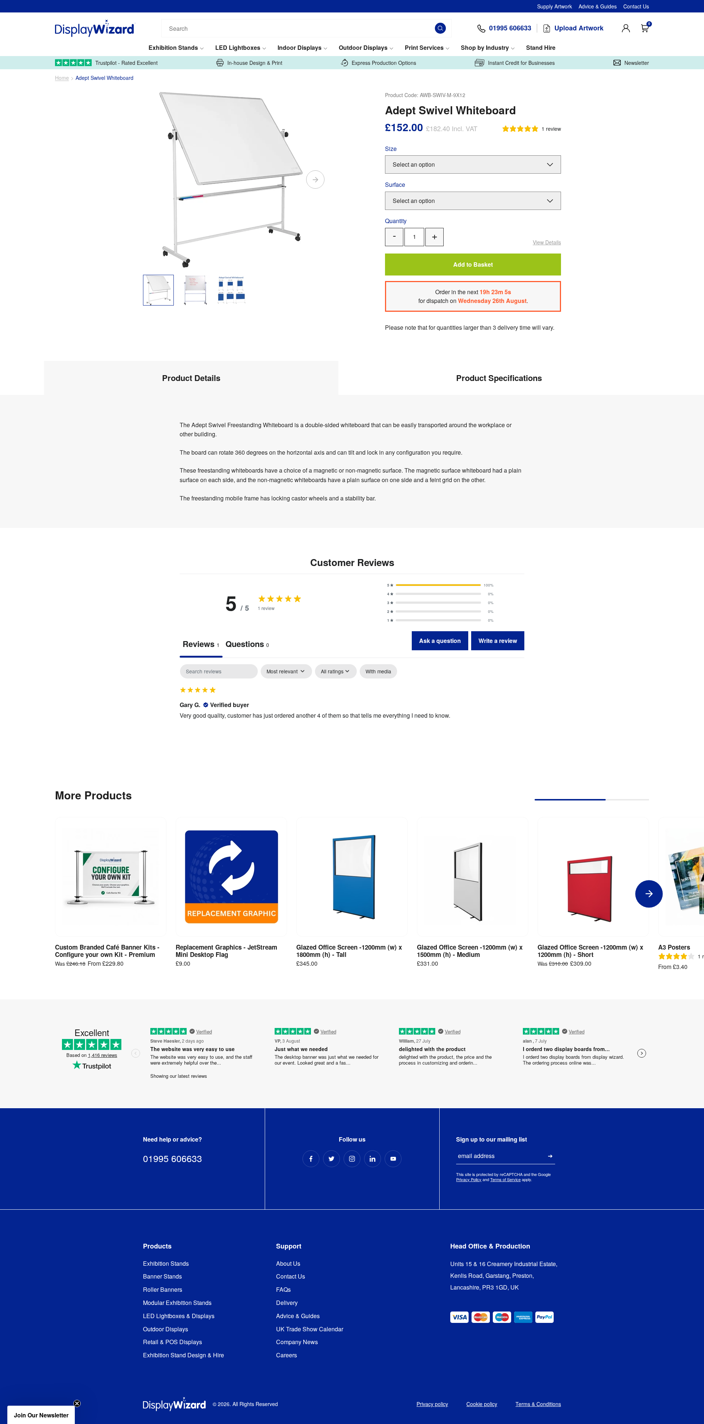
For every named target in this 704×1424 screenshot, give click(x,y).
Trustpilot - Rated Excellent (126, 62)
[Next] (315, 179)
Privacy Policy (468, 1179)
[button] (440, 585)
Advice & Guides (598, 6)
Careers (286, 1355)
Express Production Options (384, 62)
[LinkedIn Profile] (372, 1158)
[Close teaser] (77, 1403)
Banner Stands (162, 1276)
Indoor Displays (300, 48)
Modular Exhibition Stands (177, 1303)
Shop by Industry (485, 48)
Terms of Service (505, 1179)
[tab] (247, 644)
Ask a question (440, 640)
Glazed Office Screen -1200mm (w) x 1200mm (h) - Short (590, 950)
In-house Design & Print (254, 62)
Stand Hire (541, 48)
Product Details (191, 378)
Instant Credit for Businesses (521, 62)
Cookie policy (481, 1404)
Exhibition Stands (173, 48)
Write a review (497, 640)
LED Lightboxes (237, 48)
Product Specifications (499, 378)
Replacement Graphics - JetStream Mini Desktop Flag (226, 950)
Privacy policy (432, 1404)
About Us (288, 1264)
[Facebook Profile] (310, 1158)
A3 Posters (674, 947)
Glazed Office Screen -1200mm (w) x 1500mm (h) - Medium (469, 950)
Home (62, 78)
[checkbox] (378, 671)
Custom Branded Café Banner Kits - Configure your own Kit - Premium (107, 950)
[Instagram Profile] (352, 1158)
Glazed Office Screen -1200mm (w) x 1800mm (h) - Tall (349, 950)
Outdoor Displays (363, 48)
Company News (297, 1342)
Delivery (287, 1303)
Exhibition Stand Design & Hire (183, 1355)
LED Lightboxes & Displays (178, 1316)
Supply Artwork (554, 6)
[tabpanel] (352, 711)
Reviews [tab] (201, 644)
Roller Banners (162, 1290)
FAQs (283, 1290)
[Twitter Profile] (331, 1158)
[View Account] (626, 28)
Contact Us (636, 6)
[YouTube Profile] (393, 1158)
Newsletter (636, 62)
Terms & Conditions (538, 1404)
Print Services (424, 48)
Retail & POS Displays (172, 1342)
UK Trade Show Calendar (309, 1329)
